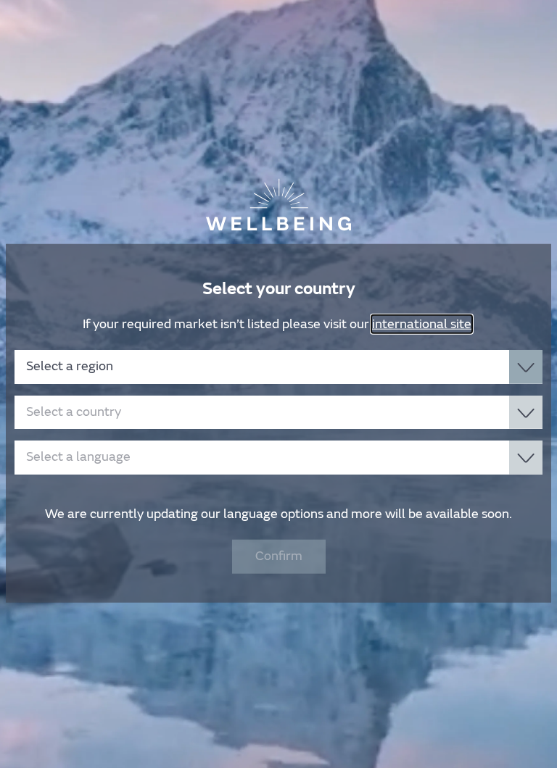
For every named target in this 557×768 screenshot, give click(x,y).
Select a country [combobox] (73, 411)
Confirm (278, 556)
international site (421, 323)
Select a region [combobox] (69, 366)
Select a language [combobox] (78, 456)
